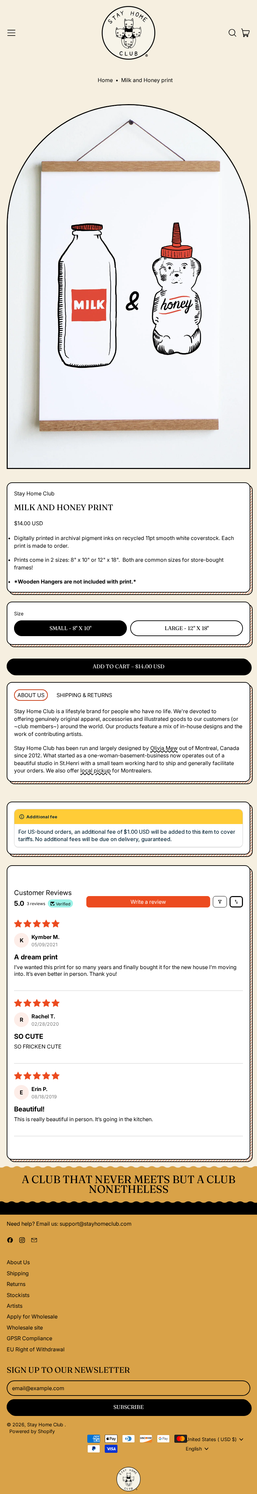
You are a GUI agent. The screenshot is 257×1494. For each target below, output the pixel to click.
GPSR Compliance (29, 1338)
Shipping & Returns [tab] (84, 695)
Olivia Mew (164, 748)
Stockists (18, 1295)
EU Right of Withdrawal (36, 1349)
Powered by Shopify (32, 1431)
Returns (16, 1284)
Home (105, 80)
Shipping (18, 1273)
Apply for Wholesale (32, 1316)
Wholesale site (25, 1327)
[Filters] (220, 901)
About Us (18, 1262)
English (194, 1448)
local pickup (95, 770)
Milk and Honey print (147, 80)
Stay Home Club (34, 493)
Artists (14, 1305)
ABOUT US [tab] (31, 695)
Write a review (148, 901)
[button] (232, 33)
